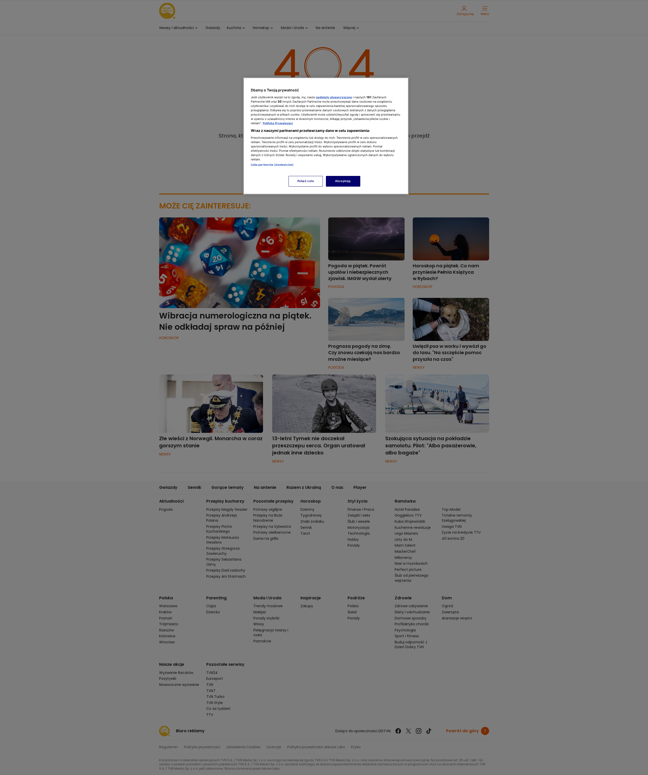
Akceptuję (343, 181)
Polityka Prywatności (278, 123)
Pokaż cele (305, 181)
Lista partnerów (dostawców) (272, 165)
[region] (326, 135)
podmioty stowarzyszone (334, 97)
